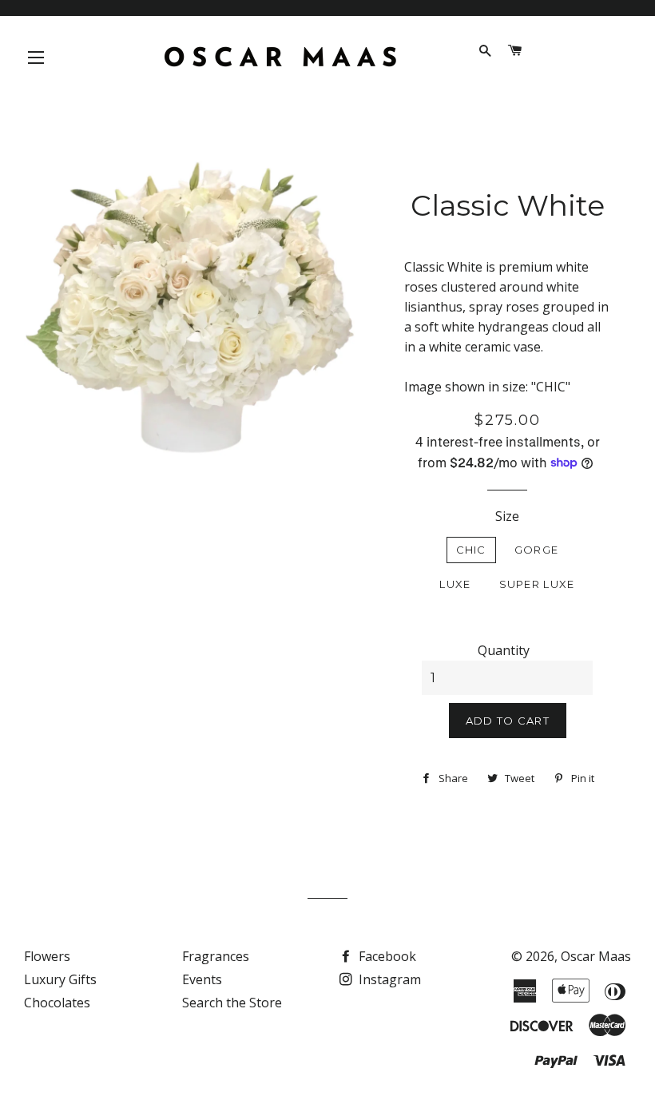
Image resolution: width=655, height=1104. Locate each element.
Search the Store (232, 1002)
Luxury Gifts (60, 979)
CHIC (471, 549)
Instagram (388, 979)
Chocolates (57, 1002)
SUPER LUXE (537, 584)
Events (202, 979)
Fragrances (215, 956)
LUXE (454, 584)
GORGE (536, 549)
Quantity (504, 650)
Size (507, 516)
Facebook (385, 956)
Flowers (47, 956)
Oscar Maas (596, 956)
